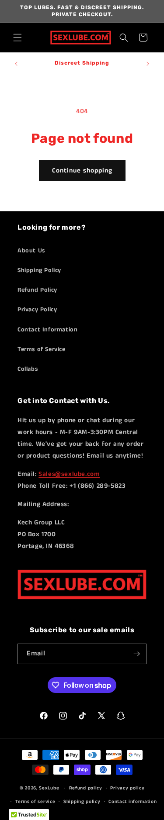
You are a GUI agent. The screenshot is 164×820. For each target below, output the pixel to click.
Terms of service (35, 801)
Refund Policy (37, 290)
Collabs (27, 369)
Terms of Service (41, 349)
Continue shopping (82, 170)
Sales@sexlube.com (69, 474)
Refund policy (85, 788)
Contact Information (47, 329)
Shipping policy (82, 801)
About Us (31, 250)
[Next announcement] (147, 63)
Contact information (132, 801)
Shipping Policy (39, 270)
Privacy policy (127, 788)
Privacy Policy (37, 309)
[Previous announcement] (16, 63)
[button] (17, 37)
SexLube (49, 788)
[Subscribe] (136, 654)
